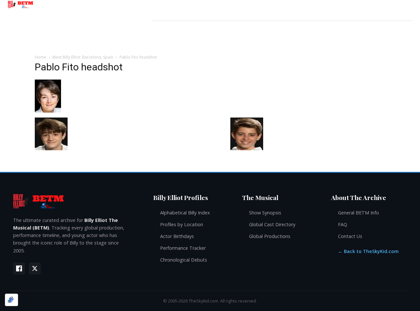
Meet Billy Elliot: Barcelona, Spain (82, 57)
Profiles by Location (181, 224)
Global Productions (269, 236)
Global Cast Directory (272, 224)
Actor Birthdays (177, 236)
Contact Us (350, 236)
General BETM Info (358, 213)
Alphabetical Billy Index (185, 213)
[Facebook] (19, 268)
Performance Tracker (183, 248)
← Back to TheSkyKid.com (368, 251)
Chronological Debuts (183, 260)
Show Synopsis (265, 213)
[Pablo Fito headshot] (48, 111)
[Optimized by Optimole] (11, 300)
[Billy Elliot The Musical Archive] (76, 201)
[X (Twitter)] (35, 268)
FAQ (342, 224)
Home (40, 57)
